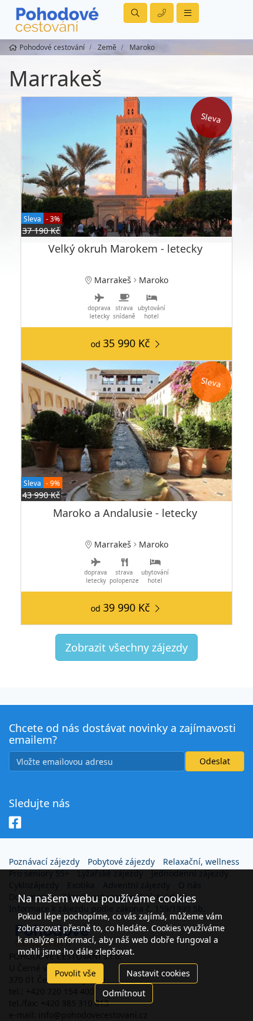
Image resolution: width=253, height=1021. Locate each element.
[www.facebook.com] (15, 823)
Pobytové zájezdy (121, 861)
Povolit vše (75, 973)
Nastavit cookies (158, 973)
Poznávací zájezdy (44, 861)
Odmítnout (123, 993)
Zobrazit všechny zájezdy (126, 647)
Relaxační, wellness (201, 861)
